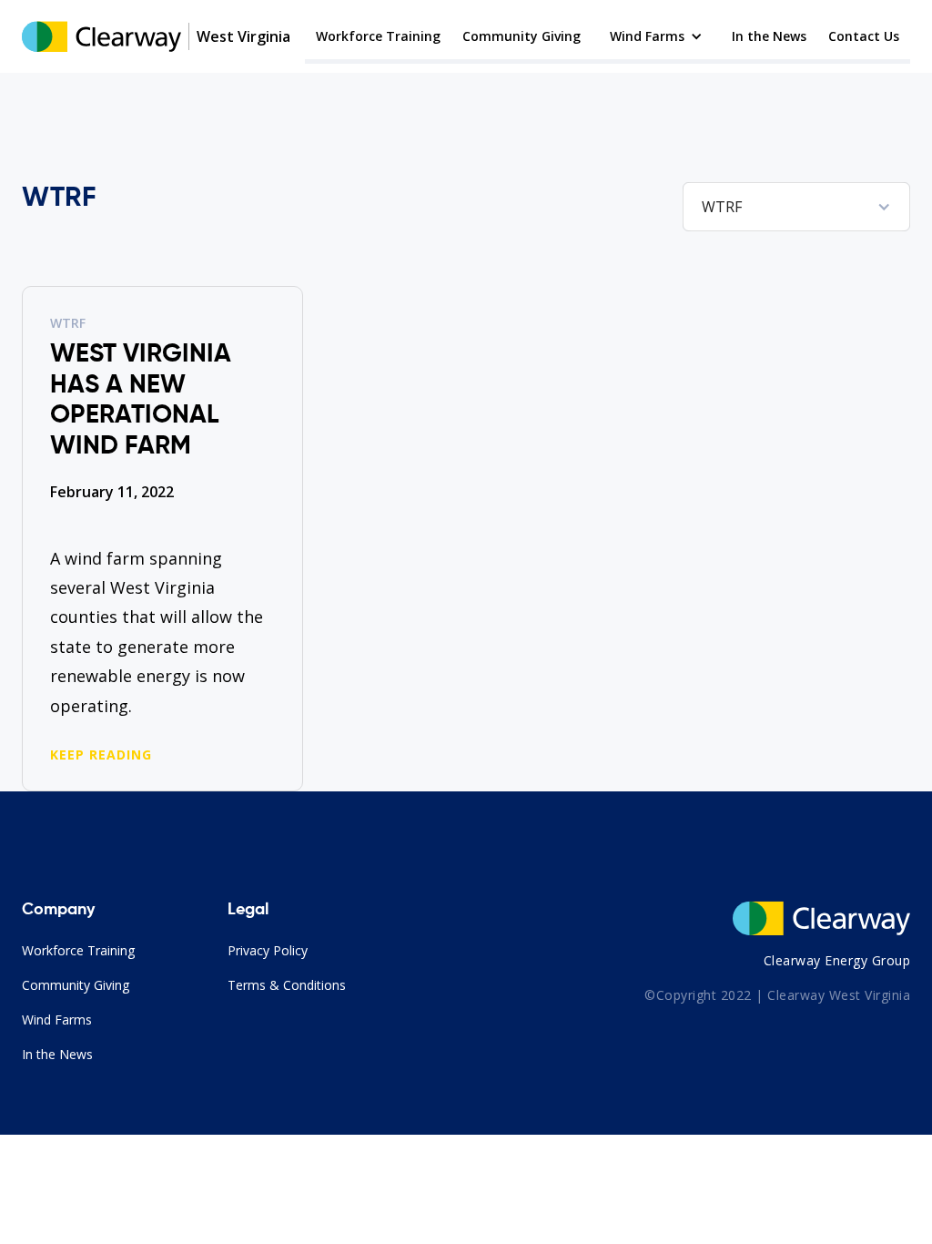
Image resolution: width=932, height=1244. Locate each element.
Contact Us (863, 36)
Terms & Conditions (287, 985)
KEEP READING (101, 755)
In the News (769, 36)
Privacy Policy (268, 950)
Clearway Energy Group (837, 960)
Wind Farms (57, 1019)
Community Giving (521, 36)
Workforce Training (378, 36)
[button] (656, 36)
